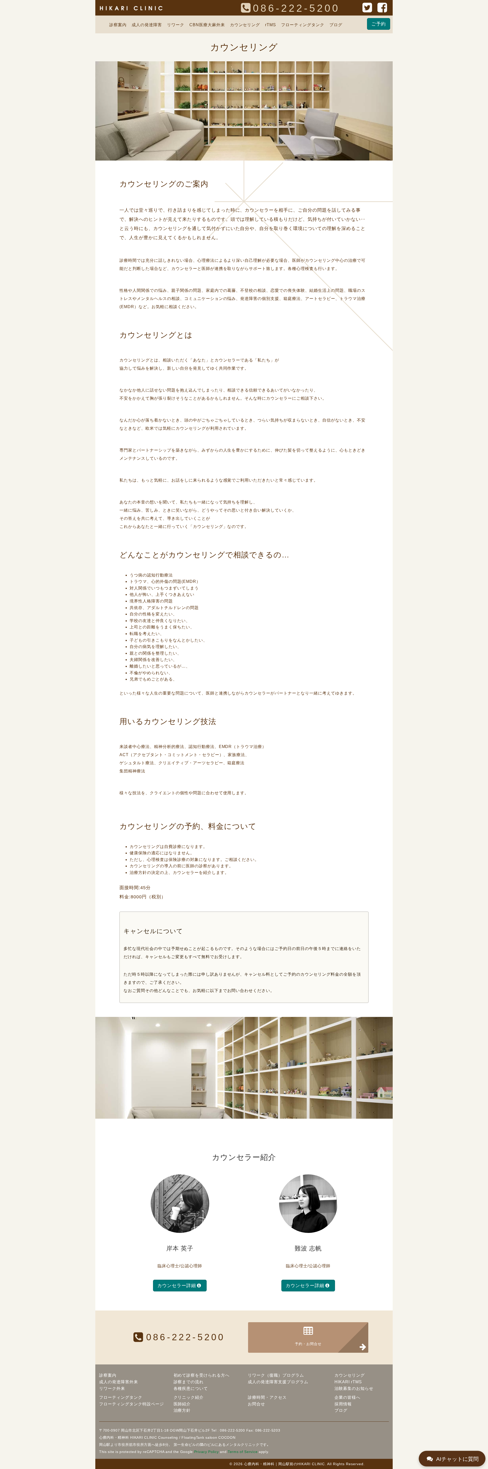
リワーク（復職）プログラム (276, 1375)
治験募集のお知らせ (353, 1388)
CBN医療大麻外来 (207, 25)
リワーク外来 (112, 1388)
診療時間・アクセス (267, 1397)
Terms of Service (242, 1452)
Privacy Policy (206, 1452)
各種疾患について (191, 1388)
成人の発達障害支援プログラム (278, 1382)
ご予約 (378, 23)
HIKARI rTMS (348, 1382)
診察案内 (118, 25)
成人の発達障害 (147, 25)
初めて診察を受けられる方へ (202, 1375)
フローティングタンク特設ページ (131, 1404)
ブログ (335, 25)
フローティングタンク (302, 25)
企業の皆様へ (347, 1397)
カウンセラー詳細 (176, 1285)
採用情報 (343, 1404)
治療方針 (182, 1410)
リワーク (175, 25)
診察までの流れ (189, 1382)
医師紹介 (182, 1404)
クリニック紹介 (189, 1397)
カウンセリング (245, 25)
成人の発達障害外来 (118, 1382)
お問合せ (256, 1404)
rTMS (270, 25)
